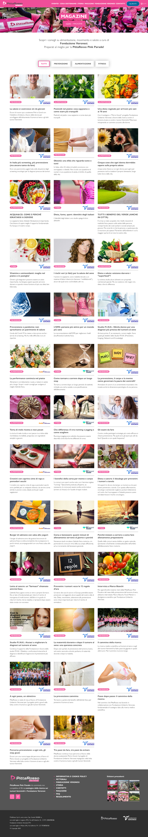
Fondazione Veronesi (105, 4)
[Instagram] (12, 796)
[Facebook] (18, 796)
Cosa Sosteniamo (68, 4)
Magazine (89, 4)
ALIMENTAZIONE (83, 64)
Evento (55, 4)
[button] (143, 4)
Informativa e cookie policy (71, 776)
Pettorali (61, 779)
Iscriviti (133, 3)
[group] (143, 4)
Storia (80, 4)
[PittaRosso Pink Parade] (12, 3)
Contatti (120, 4)
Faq (58, 794)
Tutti (44, 64)
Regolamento (63, 797)
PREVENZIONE (61, 64)
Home (68, 23)
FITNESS (102, 64)
